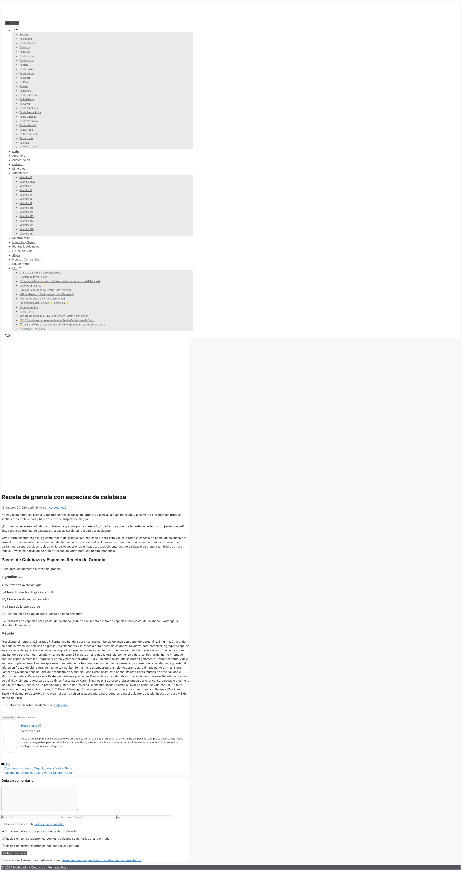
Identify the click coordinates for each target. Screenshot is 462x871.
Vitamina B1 (26, 211)
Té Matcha (25, 38)
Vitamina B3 (26, 216)
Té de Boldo (26, 56)
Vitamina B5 (26, 224)
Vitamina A (25, 194)
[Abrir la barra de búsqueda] (8, 336)
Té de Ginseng (27, 116)
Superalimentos (28, 307)
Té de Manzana (28, 120)
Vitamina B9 (26, 229)
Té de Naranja (27, 125)
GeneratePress (58, 867)
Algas (16, 255)
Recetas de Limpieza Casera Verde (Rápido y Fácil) (39, 772)
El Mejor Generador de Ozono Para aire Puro (45, 289)
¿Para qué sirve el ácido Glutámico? (40, 272)
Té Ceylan (25, 103)
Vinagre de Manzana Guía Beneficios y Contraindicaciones (53, 315)
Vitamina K (25, 198)
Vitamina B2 (26, 220)
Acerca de (8, 717)
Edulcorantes (21, 264)
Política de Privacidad (49, 824)
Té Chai (23, 82)
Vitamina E (25, 185)
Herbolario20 (31, 726)
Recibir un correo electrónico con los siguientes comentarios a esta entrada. (58, 838)
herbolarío (61, 705)
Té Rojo (23, 64)
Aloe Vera (18, 155)
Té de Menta (26, 73)
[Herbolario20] (11, 751)
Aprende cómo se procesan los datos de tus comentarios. (101, 860)
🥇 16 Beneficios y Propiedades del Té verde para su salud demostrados (62, 324)
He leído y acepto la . (35, 824)
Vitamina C (25, 190)
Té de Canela (27, 43)
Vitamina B (25, 203)
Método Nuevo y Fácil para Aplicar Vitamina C (46, 294)
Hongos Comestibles (26, 259)
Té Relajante (26, 99)
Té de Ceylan (27, 311)
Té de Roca (26, 129)
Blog (15, 268)
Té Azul (23, 86)
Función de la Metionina (33, 276)
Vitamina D (25, 177)
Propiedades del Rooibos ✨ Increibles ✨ (44, 302)
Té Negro (24, 77)
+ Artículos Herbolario (32, 328)
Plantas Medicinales (25, 246)
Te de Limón (26, 60)
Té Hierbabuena (28, 133)
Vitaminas (19, 173)
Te (14, 30)
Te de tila (24, 51)
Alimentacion (21, 160)
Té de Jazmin (27, 69)
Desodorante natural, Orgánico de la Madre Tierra (38, 768)
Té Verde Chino (28, 146)
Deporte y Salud (23, 242)
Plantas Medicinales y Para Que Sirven (42, 298)
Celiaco (17, 164)
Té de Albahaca (28, 108)
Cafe (15, 151)
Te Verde (24, 47)
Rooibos (24, 34)
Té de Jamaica (28, 95)
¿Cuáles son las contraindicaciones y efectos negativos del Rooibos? (59, 281)
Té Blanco (25, 90)
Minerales (18, 168)
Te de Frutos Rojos (30, 112)
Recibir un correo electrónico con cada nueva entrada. (43, 846)
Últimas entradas (27, 717)
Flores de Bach (22, 251)
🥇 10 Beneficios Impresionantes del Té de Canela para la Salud (57, 320)
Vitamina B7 (26, 233)
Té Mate (24, 142)
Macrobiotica (21, 238)
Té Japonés (26, 138)
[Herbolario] (28, 18)
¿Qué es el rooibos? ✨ (32, 285)
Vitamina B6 (26, 207)
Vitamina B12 (27, 181)
